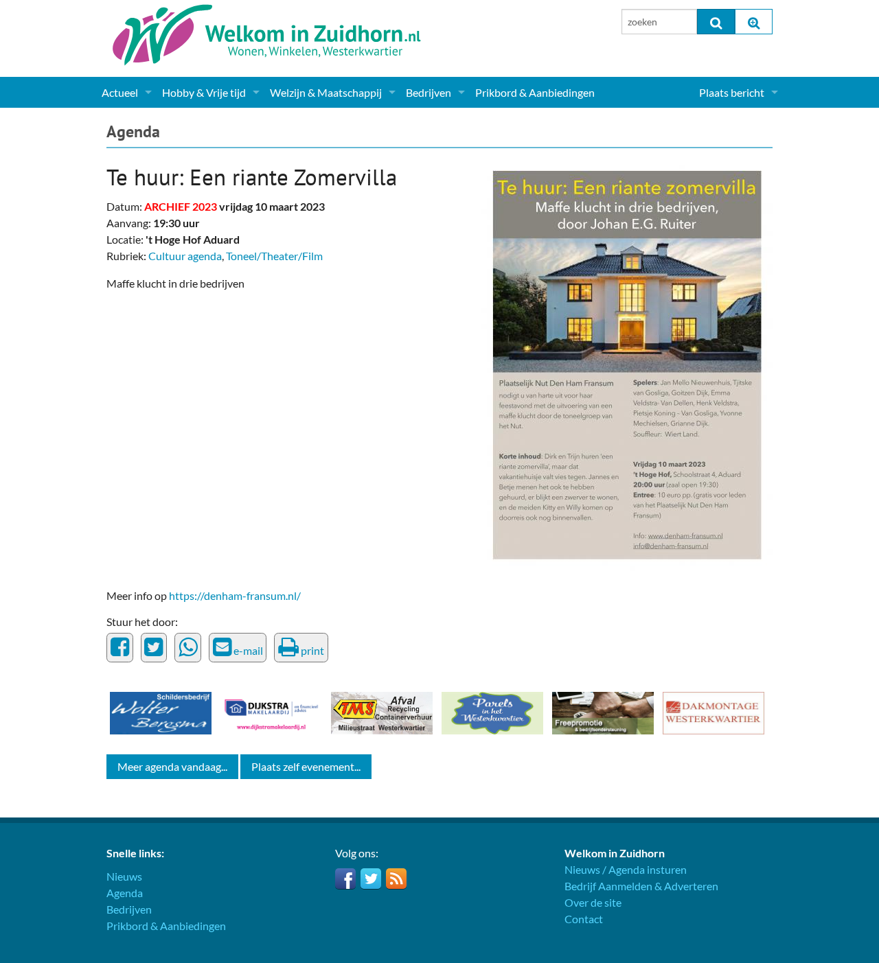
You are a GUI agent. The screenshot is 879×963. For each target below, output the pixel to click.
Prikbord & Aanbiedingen (535, 92)
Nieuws (124, 876)
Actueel (120, 92)
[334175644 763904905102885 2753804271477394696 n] (627, 363)
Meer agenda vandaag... (172, 766)
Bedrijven (428, 92)
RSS (396, 878)
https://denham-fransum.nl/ (235, 595)
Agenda (133, 131)
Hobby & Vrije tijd (204, 92)
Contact (583, 918)
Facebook (345, 878)
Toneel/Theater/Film (274, 255)
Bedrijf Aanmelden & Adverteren (641, 885)
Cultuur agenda (185, 255)
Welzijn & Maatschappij (326, 92)
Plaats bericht (731, 92)
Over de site (592, 902)
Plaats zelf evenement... (306, 766)
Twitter (371, 878)
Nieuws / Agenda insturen (625, 869)
